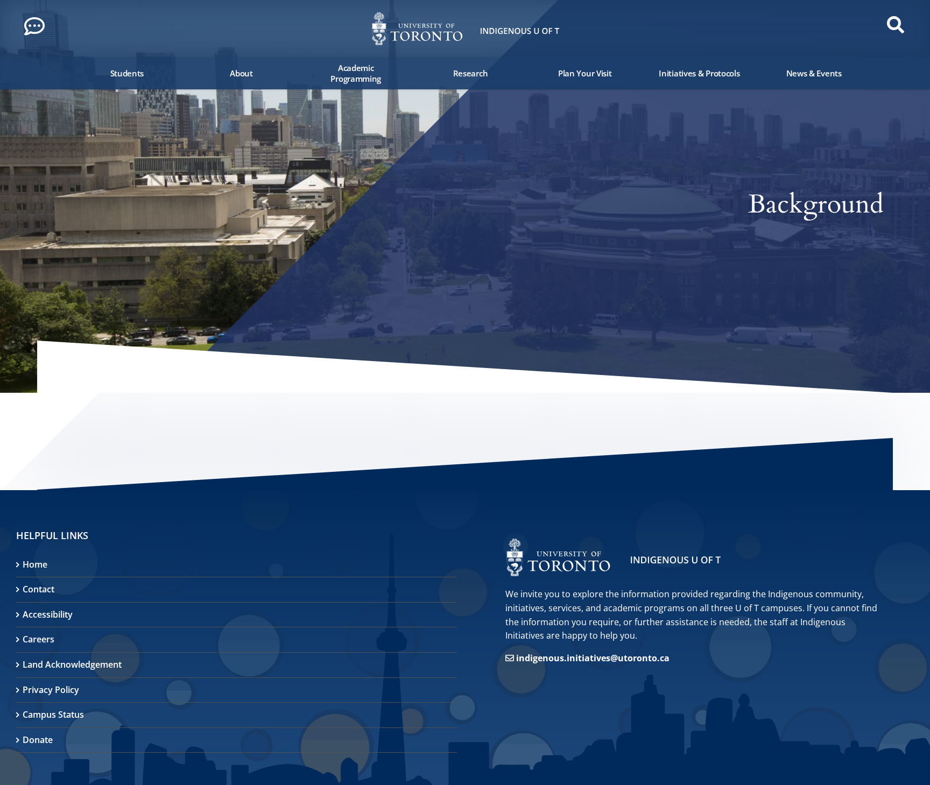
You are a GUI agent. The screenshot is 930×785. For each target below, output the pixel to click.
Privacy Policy (51, 690)
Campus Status (53, 714)
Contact (38, 589)
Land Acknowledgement (72, 664)
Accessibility (48, 614)
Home (35, 564)
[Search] (61, 73)
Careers (38, 639)
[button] (37, 29)
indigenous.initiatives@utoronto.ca (593, 658)
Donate (38, 740)
